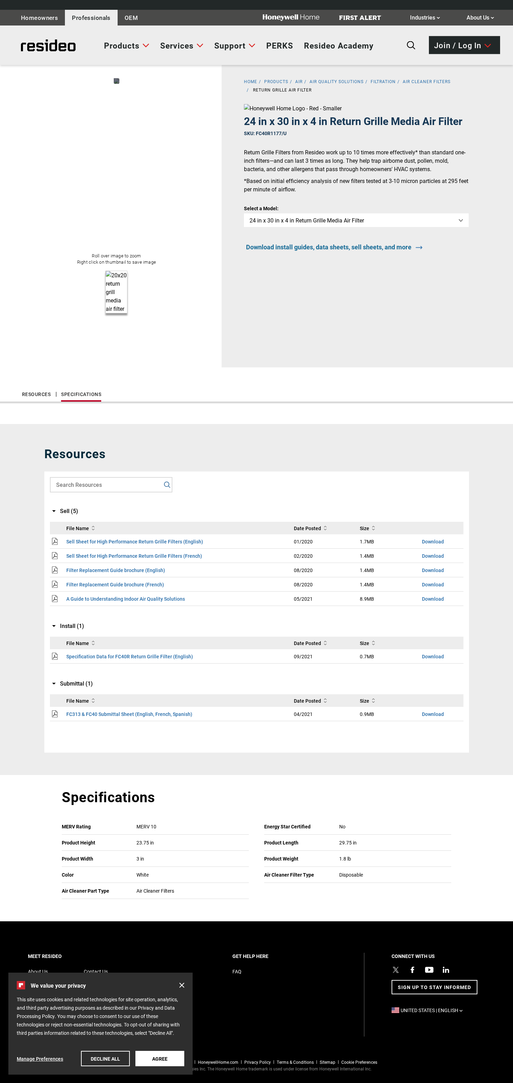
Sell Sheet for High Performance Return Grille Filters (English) (134, 541)
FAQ (236, 971)
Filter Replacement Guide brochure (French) (115, 584)
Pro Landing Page (33, 45)
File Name (77, 528)
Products (122, 45)
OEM (131, 18)
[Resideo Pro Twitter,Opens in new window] (396, 970)
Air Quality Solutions (337, 81)
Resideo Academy (339, 45)
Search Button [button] (411, 45)
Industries (425, 17)
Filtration (383, 81)
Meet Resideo (57, 956)
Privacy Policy (257, 1062)
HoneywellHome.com (218, 1062)
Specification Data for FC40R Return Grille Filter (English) (129, 656)
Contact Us (96, 971)
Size (364, 528)
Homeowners (39, 18)
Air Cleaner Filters (427, 81)
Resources (36, 394)
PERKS (279, 45)
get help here (262, 956)
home (250, 81)
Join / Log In (457, 45)
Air (299, 81)
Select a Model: (261, 208)
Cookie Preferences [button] (359, 1062)
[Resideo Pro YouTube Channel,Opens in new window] (429, 970)
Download (433, 541)
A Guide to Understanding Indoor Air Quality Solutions (125, 598)
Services (177, 45)
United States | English (433, 1010)
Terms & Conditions (295, 1062)
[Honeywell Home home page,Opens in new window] (296, 17)
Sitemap (327, 1062)
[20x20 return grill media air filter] (116, 81)
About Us (480, 17)
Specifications (81, 394)
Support (230, 45)
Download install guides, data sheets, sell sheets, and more (328, 247)
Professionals (91, 18)
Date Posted (307, 528)
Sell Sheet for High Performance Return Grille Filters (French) (134, 556)
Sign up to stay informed (434, 987)
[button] (181, 985)
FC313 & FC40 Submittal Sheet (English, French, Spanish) (129, 714)
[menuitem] (126, 45)
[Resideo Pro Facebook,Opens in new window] (412, 970)
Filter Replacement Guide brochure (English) (115, 570)
